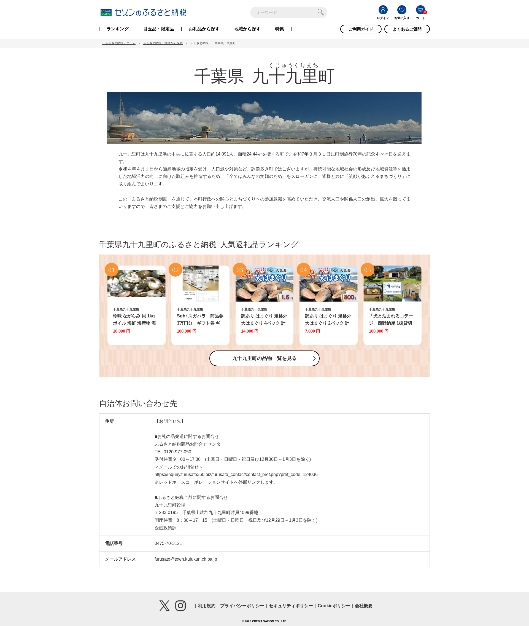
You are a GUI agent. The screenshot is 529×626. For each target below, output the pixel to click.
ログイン (383, 18)
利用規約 (206, 605)
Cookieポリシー (334, 605)
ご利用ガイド (361, 29)
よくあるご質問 (407, 29)
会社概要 (364, 605)
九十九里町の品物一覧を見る (264, 358)
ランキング (118, 29)
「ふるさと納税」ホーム (119, 43)
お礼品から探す (204, 29)
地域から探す (247, 29)
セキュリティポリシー (291, 605)
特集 (279, 29)
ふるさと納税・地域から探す (163, 43)
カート (420, 18)
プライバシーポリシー (242, 605)
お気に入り (401, 18)
